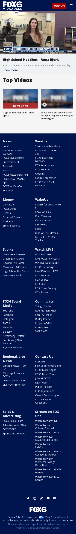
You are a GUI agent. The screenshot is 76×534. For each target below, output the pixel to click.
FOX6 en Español (12, 186)
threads (41, 498)
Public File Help (43, 386)
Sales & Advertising (12, 413)
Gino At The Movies (46, 233)
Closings (40, 173)
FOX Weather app (45, 165)
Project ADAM (43, 323)
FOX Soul (40, 284)
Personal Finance (12, 217)
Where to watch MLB (47, 432)
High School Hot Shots (16, 271)
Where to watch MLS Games (47, 478)
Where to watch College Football (44, 426)
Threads (7, 327)
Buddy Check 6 (43, 319)
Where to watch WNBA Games (48, 471)
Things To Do (43, 306)
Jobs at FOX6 (42, 378)
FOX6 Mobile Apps (45, 370)
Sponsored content (14, 433)
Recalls (7, 213)
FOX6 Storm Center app (46, 152)
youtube (48, 498)
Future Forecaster (45, 177)
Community (44, 301)
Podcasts (8, 166)
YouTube (8, 310)
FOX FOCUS (9, 429)
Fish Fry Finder (43, 314)
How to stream (43, 254)
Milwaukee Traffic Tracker (45, 238)
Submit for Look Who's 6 (48, 206)
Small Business (11, 225)
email (55, 498)
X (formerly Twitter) (14, 336)
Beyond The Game (13, 262)
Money (8, 199)
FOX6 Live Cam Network (44, 159)
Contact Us (44, 356)
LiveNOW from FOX (46, 271)
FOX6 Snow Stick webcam (44, 183)
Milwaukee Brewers (14, 254)
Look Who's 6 (43, 212)
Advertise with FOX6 (14, 425)
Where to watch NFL (47, 420)
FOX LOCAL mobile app (14, 180)
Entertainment (11, 162)
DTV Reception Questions (43, 401)
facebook (21, 498)
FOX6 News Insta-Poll (15, 174)
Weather (42, 141)
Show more (10, 70)
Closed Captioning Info (48, 395)
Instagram (8, 319)
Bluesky (7, 331)
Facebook (8, 314)
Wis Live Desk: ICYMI (47, 262)
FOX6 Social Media (12, 303)
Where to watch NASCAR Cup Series (46, 438)
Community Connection (41, 329)
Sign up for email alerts (48, 365)
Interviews (41, 224)
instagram (34, 498)
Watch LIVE (44, 249)
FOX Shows (41, 292)
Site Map (8, 190)
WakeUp (41, 199)
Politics (7, 170)
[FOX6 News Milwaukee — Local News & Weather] (13, 5)
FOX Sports (41, 279)
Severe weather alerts (47, 146)
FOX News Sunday (45, 288)
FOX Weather (42, 169)
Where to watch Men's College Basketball (48, 453)
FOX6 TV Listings (44, 267)
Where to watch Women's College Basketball (45, 462)
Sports (8, 249)
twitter (28, 498)
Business (8, 221)
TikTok (7, 323)
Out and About (43, 220)
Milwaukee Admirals (14, 267)
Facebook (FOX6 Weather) (12, 341)
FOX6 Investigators (14, 157)
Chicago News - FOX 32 (14, 367)
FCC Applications (44, 391)
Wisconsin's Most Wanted (13, 152)
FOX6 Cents (9, 208)
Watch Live (59, 6)
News (7, 141)
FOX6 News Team (45, 374)
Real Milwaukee (44, 216)
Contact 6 (8, 204)
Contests (40, 361)
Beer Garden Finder (46, 310)
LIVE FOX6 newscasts (47, 258)
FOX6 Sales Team (13, 420)
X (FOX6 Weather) (13, 347)
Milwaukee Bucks (13, 275)
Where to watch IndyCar (44, 445)
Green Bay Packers (14, 258)
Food (38, 228)
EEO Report (41, 382)
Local (6, 146)
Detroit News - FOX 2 (15, 380)
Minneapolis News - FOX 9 (14, 374)
